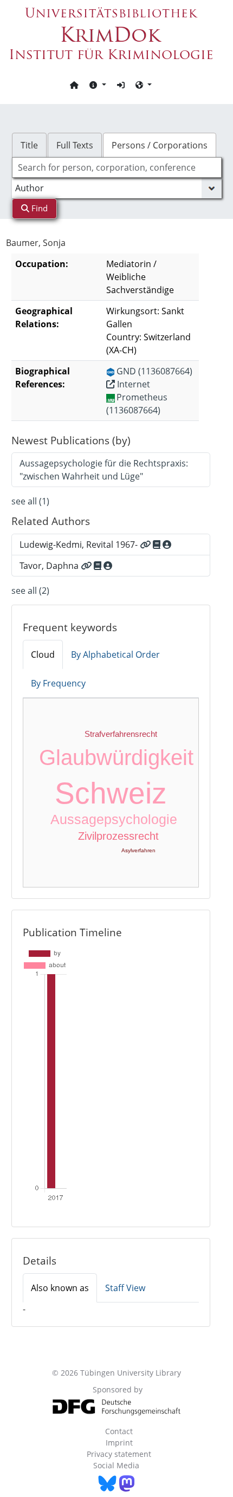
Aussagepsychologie (113, 819)
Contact (119, 1431)
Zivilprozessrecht (118, 836)
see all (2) (30, 591)
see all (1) (30, 501)
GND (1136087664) (154, 371)
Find (38, 208)
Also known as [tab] (60, 1288)
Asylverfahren (138, 850)
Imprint (119, 1442)
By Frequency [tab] (58, 683)
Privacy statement (119, 1454)
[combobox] (117, 167)
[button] (97, 84)
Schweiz (111, 793)
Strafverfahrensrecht (121, 733)
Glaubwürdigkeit (116, 757)
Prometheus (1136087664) (136, 403)
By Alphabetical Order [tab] (115, 654)
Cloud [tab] (43, 654)
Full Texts (74, 145)
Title (29, 145)
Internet (132, 384)
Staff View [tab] (125, 1288)
